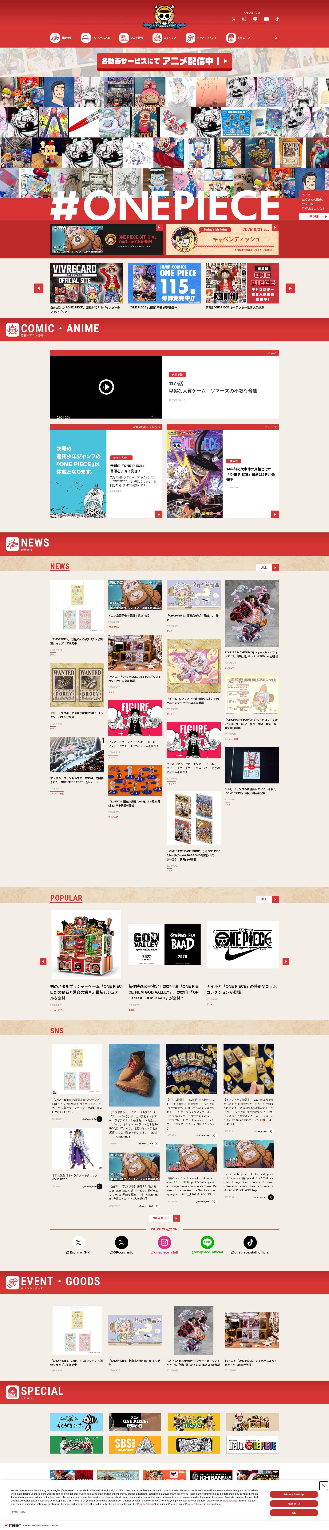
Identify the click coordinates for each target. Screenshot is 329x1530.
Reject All (294, 1503)
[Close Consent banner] (323, 1486)
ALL (264, 568)
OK (294, 1512)
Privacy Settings (294, 1494)
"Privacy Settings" (229, 1500)
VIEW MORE (161, 1218)
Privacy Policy (192, 1504)
